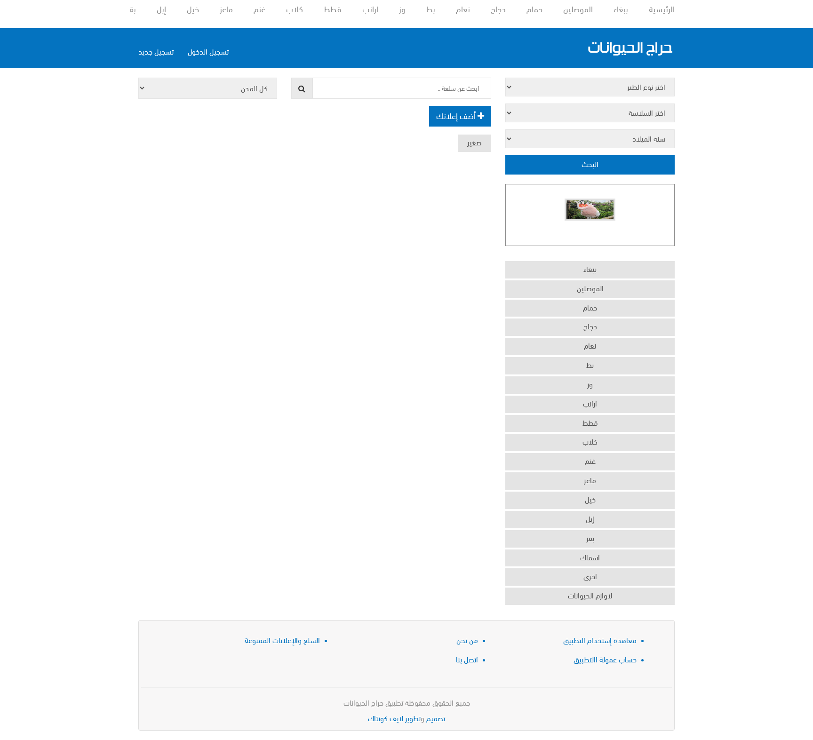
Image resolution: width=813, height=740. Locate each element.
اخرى (590, 575)
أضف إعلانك (457, 115)
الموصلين (578, 8)
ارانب (370, 8)
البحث (590, 163)
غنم (259, 8)
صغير (474, 141)
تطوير (413, 717)
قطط (333, 8)
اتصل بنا (467, 658)
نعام (463, 8)
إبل (161, 8)
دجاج (498, 8)
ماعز (226, 8)
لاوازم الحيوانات (590, 594)
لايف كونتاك (385, 717)
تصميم (435, 717)
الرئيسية (662, 8)
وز (402, 8)
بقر (131, 8)
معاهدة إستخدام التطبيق (600, 639)
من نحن (467, 639)
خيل (193, 8)
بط (430, 8)
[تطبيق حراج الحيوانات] (630, 48)
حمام (534, 8)
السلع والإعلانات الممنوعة (282, 639)
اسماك (590, 556)
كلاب (294, 8)
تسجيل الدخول (208, 51)
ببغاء (621, 8)
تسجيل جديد (156, 51)
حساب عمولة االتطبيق (605, 658)
